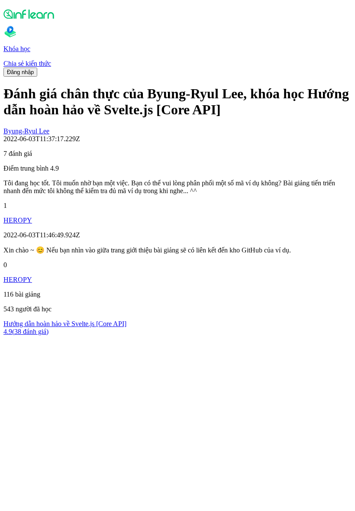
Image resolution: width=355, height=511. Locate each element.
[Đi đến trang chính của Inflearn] (177, 13)
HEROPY (17, 220)
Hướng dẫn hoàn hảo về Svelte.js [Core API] (64, 323)
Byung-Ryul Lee (26, 131)
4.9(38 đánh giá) (25, 331)
